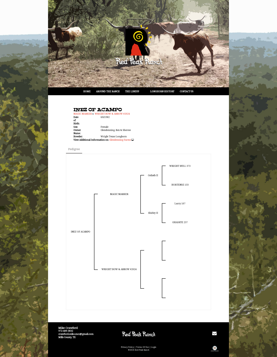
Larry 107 (179, 203)
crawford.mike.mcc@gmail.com (75, 334)
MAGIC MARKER (82, 113)
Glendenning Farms (120, 140)
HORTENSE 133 (180, 184)
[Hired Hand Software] (215, 351)
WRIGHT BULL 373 (180, 166)
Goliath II (153, 175)
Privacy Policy (127, 347)
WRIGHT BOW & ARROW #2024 (112, 113)
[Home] (138, 334)
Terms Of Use (142, 347)
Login (153, 347)
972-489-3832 (65, 331)
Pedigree (74, 149)
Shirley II (153, 213)
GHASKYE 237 (180, 222)
